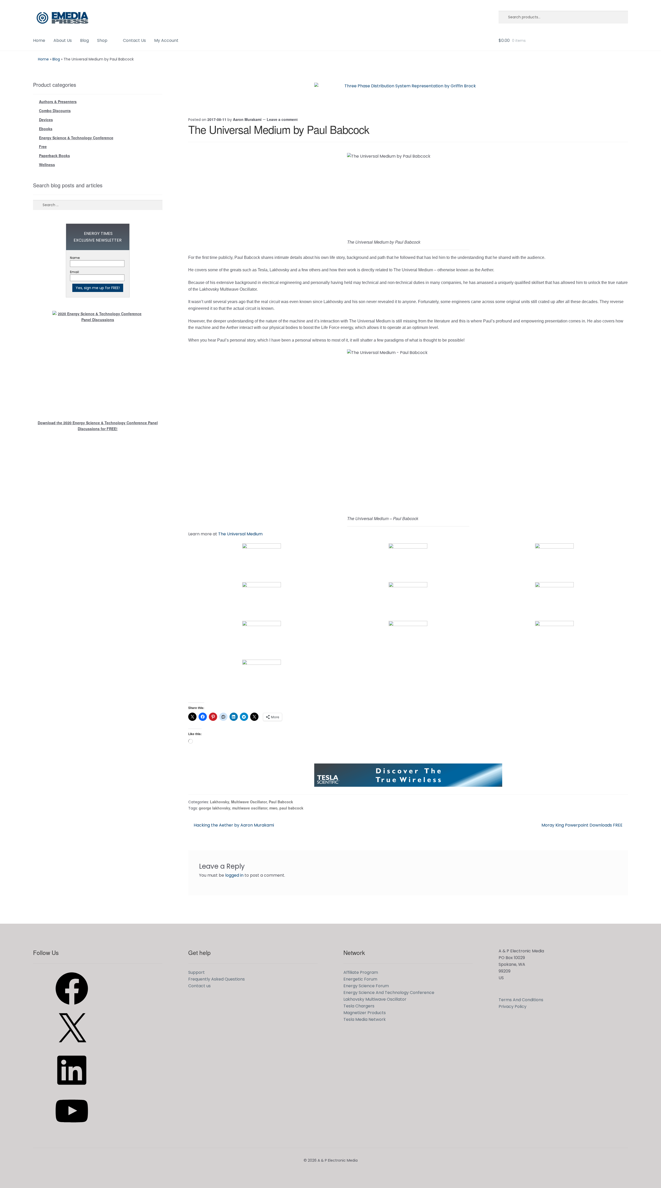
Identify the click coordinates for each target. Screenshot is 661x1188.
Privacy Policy (512, 1006)
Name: (75, 258)
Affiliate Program (360, 972)
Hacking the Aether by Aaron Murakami (233, 825)
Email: (75, 272)
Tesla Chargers (358, 1006)
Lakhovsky (219, 801)
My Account (166, 40)
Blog (84, 40)
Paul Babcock (281, 801)
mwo (273, 808)
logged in (234, 875)
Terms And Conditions (521, 1000)
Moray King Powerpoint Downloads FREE (582, 825)
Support (196, 972)
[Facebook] (72, 1006)
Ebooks (45, 128)
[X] (72, 1047)
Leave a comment (282, 119)
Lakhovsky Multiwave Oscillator (374, 999)
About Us (62, 40)
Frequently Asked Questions (216, 979)
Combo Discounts (55, 110)
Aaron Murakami (247, 119)
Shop (102, 40)
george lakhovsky (214, 808)
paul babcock (291, 808)
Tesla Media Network (364, 1019)
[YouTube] (72, 1129)
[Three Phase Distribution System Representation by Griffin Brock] (408, 94)
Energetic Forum (360, 979)
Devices (46, 119)
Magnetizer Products (364, 1013)
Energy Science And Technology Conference (388, 993)
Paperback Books (54, 155)
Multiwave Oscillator (249, 801)
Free (43, 146)
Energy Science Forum (366, 986)
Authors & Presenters (58, 101)
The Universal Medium (240, 534)
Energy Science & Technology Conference (76, 137)
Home (39, 40)
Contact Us (134, 40)
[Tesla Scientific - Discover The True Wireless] (408, 775)
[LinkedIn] (72, 1088)
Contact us (199, 986)
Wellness (47, 164)
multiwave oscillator (249, 808)
